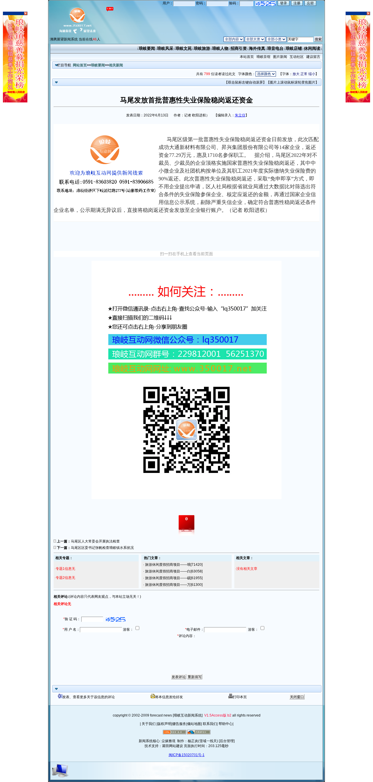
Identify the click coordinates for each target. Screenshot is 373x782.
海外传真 (257, 48)
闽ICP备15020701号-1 (187, 755)
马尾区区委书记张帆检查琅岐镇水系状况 (102, 548)
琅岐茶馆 (263, 57)
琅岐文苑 (183, 48)
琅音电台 (275, 48)
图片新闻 (280, 57)
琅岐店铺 (294, 48)
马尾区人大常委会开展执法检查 (95, 541)
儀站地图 (194, 724)
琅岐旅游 (202, 48)
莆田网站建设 (172, 746)
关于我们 (148, 724)
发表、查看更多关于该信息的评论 (88, 697)
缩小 (311, 74)
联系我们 (209, 724)
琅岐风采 (165, 48)
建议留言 (313, 57)
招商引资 (239, 48)
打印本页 (240, 697)
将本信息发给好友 (169, 697)
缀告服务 (179, 724)
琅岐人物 (220, 48)
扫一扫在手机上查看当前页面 (186, 254)
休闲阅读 (312, 48)
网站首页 (80, 65)
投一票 (186, 530)
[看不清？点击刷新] (265, 3)
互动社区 (297, 57)
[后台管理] (227, 741)
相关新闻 (116, 65)
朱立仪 (240, 115)
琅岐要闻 (147, 48)
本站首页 (247, 57)
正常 (303, 74)
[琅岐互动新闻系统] (188, 715)
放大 (296, 74)
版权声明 (164, 724)
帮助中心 (225, 724)
